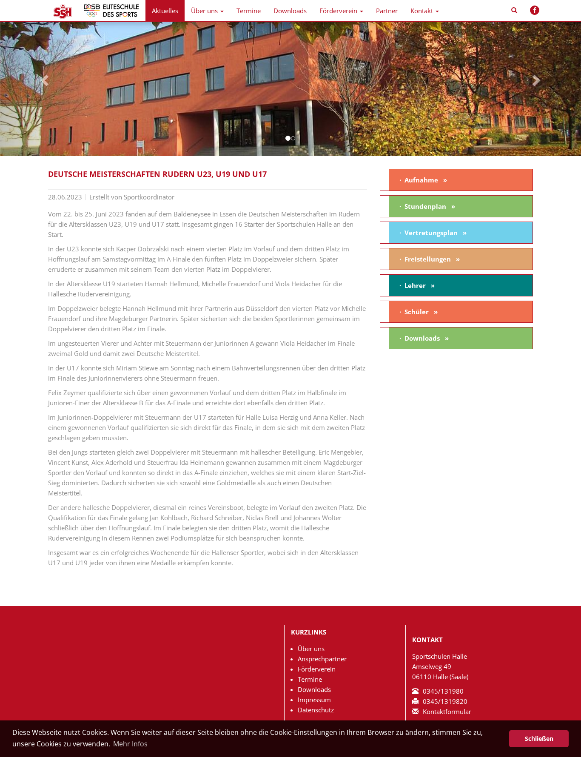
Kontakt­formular (447, 711)
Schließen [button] (539, 738)
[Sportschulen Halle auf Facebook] (534, 10)
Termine (248, 10)
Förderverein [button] (338, 10)
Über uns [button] (204, 10)
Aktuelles (165, 10)
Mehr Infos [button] (130, 743)
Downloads (290, 10)
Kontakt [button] (421, 10)
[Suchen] (514, 10)
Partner (387, 10)
